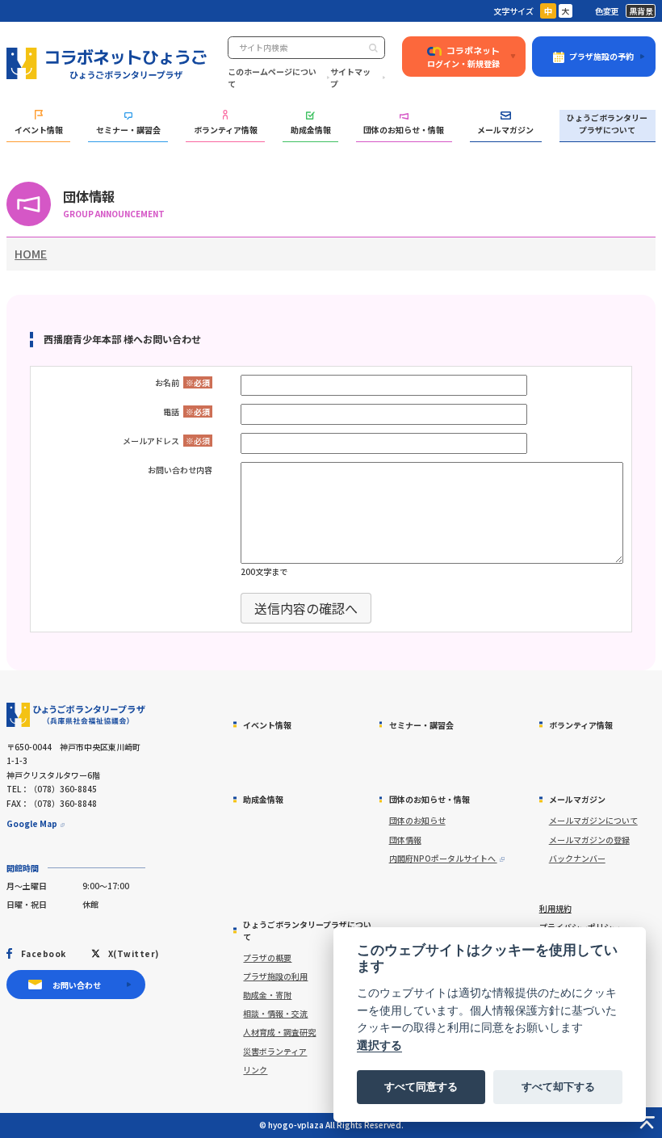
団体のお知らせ (417, 820)
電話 (171, 411)
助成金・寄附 (267, 995)
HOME (31, 254)
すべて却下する (558, 1086)
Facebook (43, 953)
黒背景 (641, 11)
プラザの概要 (267, 957)
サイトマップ (350, 77)
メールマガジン (505, 130)
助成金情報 (311, 130)
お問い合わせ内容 (180, 470)
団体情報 (405, 840)
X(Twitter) (133, 953)
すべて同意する (421, 1086)
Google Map (31, 823)
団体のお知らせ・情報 (403, 130)
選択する (379, 1045)
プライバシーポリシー (579, 927)
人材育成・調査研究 (279, 1032)
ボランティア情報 (226, 130)
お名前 (167, 382)
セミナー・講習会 (128, 130)
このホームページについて (272, 77)
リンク (255, 1070)
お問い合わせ (76, 985)
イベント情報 (39, 130)
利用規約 (555, 908)
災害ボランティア (275, 1051)
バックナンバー (577, 858)
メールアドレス (151, 441)
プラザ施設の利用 (275, 976)
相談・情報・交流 (275, 1013)
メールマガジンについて (593, 820)
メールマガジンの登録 (589, 840)
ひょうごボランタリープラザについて (607, 123)
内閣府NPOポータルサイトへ (443, 858)
